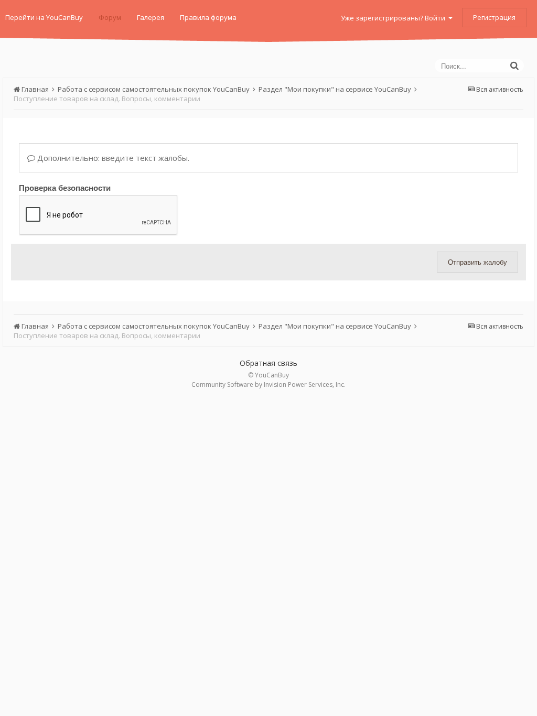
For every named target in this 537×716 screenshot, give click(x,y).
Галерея (150, 17)
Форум (110, 17)
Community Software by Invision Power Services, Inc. (268, 384)
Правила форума (208, 17)
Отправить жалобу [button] (477, 262)
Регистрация (494, 17)
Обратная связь (268, 363)
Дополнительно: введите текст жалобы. (112, 158)
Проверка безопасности (65, 187)
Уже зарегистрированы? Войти (394, 18)
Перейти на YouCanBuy (44, 17)
